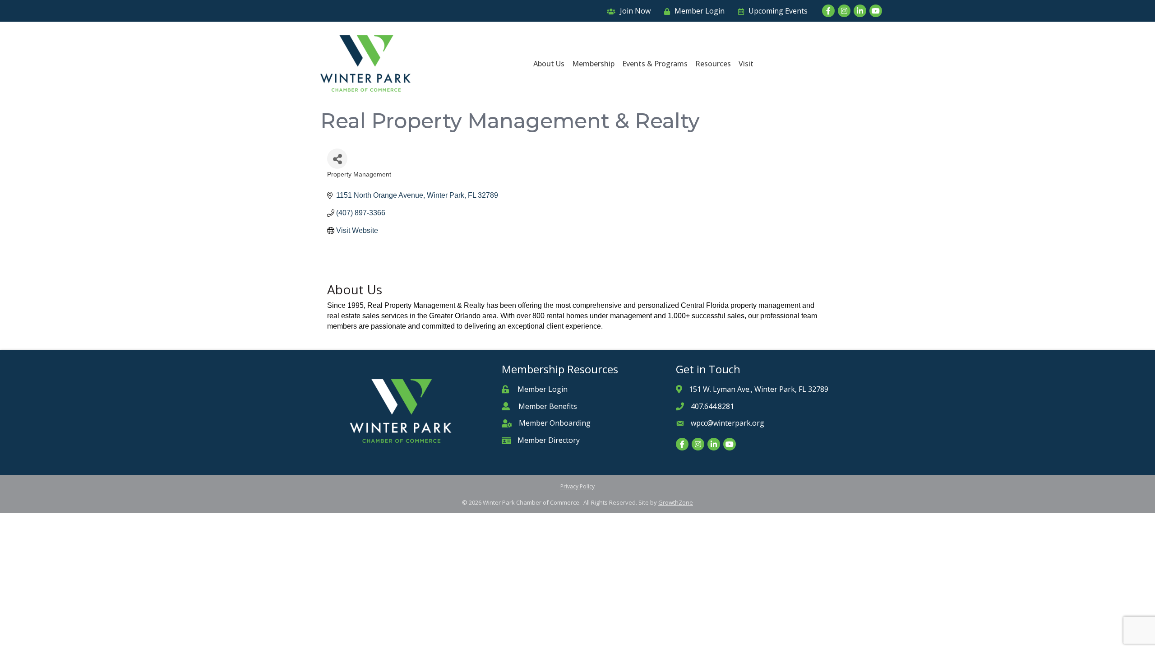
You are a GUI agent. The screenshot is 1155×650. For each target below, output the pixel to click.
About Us (548, 64)
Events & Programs (655, 64)
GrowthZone (675, 502)
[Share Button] (337, 159)
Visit (746, 64)
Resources (713, 64)
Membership (593, 64)
